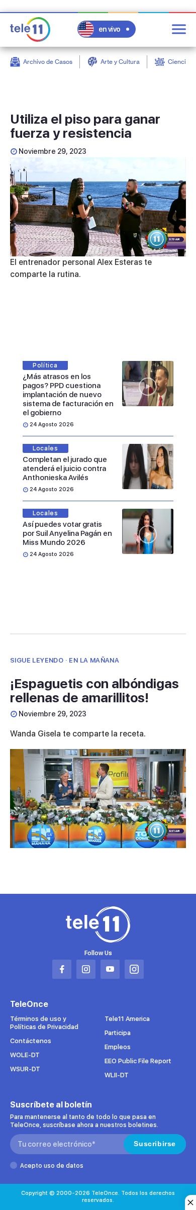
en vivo (110, 29)
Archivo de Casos (47, 61)
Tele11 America (127, 1018)
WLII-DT (117, 1075)
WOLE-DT (25, 1055)
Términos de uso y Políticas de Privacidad (44, 1023)
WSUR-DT (25, 1069)
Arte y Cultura (120, 61)
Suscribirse (155, 1144)
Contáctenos (30, 1041)
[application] (98, 206)
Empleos (118, 1047)
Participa (118, 1033)
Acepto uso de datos (51, 1165)
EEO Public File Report (138, 1061)
